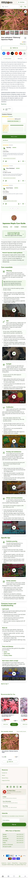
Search (3, 775)
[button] (5, 116)
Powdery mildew (8, 655)
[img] (5, 145)
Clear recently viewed (21, 731)
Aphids (5, 652)
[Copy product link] (24, 53)
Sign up (14, 824)
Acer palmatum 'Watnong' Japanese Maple (10, 752)
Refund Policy (5, 778)
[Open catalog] (8, 876)
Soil (11, 226)
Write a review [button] (14, 136)
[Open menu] (25, 876)
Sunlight (16, 226)
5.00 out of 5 (18, 119)
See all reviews (5, 132)
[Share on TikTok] (12, 53)
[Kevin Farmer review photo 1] (5, 198)
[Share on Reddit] (16, 53)
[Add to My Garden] (25, 11)
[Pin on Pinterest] (20, 53)
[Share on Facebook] (3, 53)
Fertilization (24, 226)
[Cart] (25, 6)
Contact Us (4, 773)
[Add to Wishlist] (25, 38)
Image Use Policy (6, 780)
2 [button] (12, 208)
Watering (5, 226)
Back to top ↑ (5, 683)
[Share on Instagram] (8, 53)
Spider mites (7, 653)
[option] (3, 33)
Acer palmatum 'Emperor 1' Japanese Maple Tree (8, 715)
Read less (3, 104)
